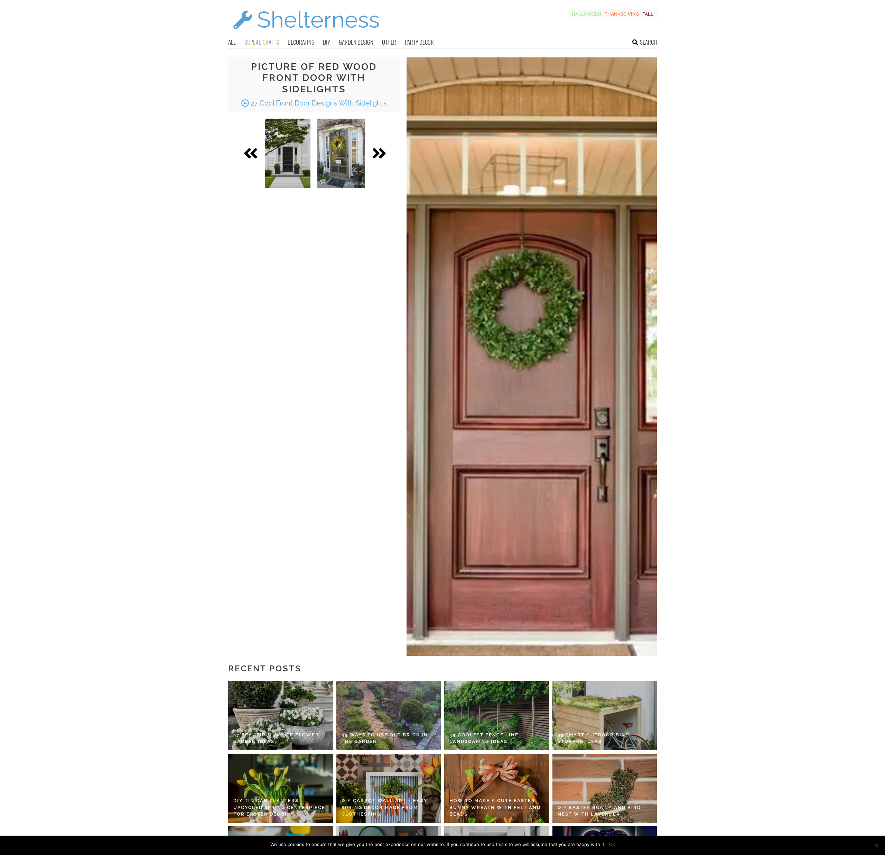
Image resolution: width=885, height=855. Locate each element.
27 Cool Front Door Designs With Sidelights (318, 103)
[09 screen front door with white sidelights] (341, 153)
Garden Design (356, 42)
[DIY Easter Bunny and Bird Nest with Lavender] (604, 788)
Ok (612, 844)
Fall (647, 14)
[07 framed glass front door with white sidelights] (287, 153)
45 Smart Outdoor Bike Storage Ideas (593, 738)
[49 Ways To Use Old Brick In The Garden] (388, 715)
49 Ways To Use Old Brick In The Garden (385, 738)
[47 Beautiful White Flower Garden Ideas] (280, 715)
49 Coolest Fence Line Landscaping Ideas (484, 738)
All (232, 42)
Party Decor (419, 42)
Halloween (586, 14)
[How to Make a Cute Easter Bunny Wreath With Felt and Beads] (496, 788)
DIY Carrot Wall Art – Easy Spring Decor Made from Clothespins (385, 807)
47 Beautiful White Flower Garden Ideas (276, 738)
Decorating (301, 42)
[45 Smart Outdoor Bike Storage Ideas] (604, 715)
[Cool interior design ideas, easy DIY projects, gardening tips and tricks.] (306, 33)
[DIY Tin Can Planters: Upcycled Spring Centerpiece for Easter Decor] (280, 788)
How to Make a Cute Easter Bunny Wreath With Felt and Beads (495, 807)
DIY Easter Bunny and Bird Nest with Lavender (599, 811)
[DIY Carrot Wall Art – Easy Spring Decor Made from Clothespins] (388, 788)
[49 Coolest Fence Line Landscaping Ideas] (496, 715)
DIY (326, 42)
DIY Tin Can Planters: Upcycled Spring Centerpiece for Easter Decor (279, 807)
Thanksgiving (622, 14)
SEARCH (648, 42)
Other (389, 42)
